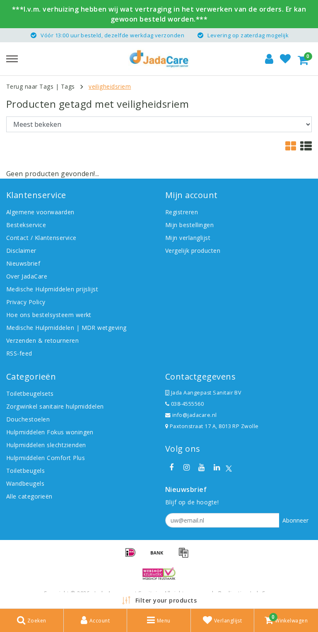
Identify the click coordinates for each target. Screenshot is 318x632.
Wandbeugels (25, 483)
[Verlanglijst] (285, 59)
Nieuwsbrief (23, 263)
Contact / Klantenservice (41, 238)
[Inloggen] (269, 59)
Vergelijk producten (192, 250)
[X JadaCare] (229, 467)
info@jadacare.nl (194, 415)
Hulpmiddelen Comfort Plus (45, 458)
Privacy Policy (26, 302)
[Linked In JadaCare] (216, 467)
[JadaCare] (159, 59)
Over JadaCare (26, 276)
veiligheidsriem (110, 86)
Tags (68, 86)
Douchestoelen (28, 419)
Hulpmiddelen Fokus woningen (50, 432)
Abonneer (295, 520)
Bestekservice (26, 225)
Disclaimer (21, 250)
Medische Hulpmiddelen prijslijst (52, 289)
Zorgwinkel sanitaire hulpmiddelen (55, 406)
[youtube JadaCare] (201, 467)
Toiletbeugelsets (30, 393)
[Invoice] (185, 556)
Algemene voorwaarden (40, 212)
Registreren (181, 212)
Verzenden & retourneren (42, 340)
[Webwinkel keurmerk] (159, 573)
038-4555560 (186, 403)
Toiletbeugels (25, 471)
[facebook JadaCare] (171, 467)
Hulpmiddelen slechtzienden (46, 445)
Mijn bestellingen (189, 225)
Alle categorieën (29, 496)
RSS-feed (19, 353)
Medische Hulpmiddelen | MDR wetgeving (66, 328)
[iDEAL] (133, 556)
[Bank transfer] (160, 556)
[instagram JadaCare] (186, 467)
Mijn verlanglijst (187, 238)
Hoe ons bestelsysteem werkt (49, 315)
